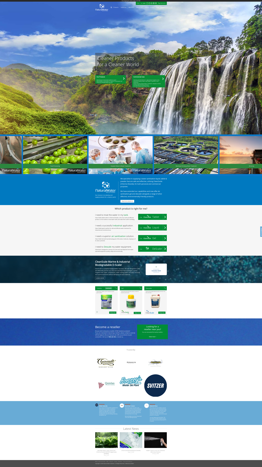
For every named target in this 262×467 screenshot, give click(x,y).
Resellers (120, 461)
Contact (162, 7)
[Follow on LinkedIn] (154, 3)
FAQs (107, 461)
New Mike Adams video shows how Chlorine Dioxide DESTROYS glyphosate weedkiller (106, 452)
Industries (123, 7)
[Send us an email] (151, 3)
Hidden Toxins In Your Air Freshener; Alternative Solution (155, 451)
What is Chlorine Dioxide (100, 461)
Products (115, 7)
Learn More (100, 278)
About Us (131, 7)
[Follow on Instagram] (149, 3)
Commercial (139, 7)
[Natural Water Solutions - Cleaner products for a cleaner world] (102, 7)
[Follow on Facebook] (147, 3)
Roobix (132, 463)
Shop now (112, 312)
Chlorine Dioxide (149, 7)
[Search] (111, 7)
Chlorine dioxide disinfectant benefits (131, 450)
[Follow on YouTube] (156, 3)
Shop (157, 7)
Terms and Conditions (127, 461)
